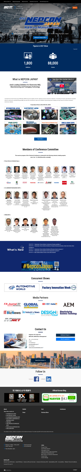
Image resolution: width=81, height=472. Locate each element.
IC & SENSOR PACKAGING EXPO (13, 417)
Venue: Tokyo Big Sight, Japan (60, 33)
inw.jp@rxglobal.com (33, 344)
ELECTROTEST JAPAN (11, 415)
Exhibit (31, 12)
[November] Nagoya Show (44, 1)
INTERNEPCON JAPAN (11, 413)
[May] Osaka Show (25, 1)
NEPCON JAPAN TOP (7, 1)
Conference (40, 12)
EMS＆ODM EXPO (10, 428)
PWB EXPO (8, 421)
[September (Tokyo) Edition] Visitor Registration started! (46, 250)
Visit (35, 12)
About (27, 12)
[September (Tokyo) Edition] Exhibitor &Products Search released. (48, 249)
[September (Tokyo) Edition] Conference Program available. (47, 244)
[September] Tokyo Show (34, 1)
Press (45, 12)
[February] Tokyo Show (16, 1)
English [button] (68, 7)
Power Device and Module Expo (13, 426)
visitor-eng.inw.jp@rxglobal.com (35, 347)
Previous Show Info (51, 12)
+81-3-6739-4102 (27, 446)
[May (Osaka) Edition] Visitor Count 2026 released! (45, 252)
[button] (74, 8)
